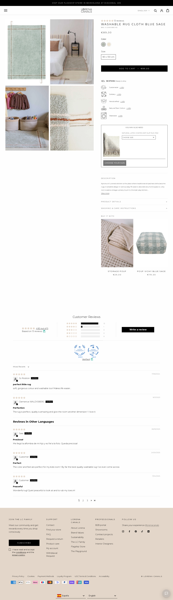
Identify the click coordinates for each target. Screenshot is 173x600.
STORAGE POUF (117, 271)
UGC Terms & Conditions (85, 576)
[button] (107, 20)
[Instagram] (123, 531)
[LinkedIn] (148, 531)
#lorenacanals (152, 525)
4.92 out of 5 (42, 328)
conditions (21, 552)
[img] (19, 374)
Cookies (30, 576)
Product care (52, 543)
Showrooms (101, 529)
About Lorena (78, 528)
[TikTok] (142, 531)
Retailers (99, 539)
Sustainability (77, 537)
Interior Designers (104, 543)
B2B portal (100, 525)
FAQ (48, 534)
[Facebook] (129, 531)
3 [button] (87, 500)
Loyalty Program (64, 576)
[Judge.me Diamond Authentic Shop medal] (79, 350)
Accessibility (104, 576)
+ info (122, 87)
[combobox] (71, 595)
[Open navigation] (5, 10)
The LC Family (78, 542)
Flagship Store (78, 546)
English (142, 11)
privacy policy (18, 555)
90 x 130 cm (108, 57)
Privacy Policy (18, 576)
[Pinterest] (136, 531)
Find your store (53, 529)
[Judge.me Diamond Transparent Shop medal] (93, 350)
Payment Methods (46, 576)
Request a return (54, 539)
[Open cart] (167, 10)
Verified (86, 359)
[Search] (155, 10)
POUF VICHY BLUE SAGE (151, 271)
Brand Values (77, 532)
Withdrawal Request (51, 554)
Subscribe (24, 543)
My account (52, 548)
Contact (50, 525)
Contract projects (104, 534)
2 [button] (83, 500)
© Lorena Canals (151, 576)
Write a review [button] (138, 329)
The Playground (79, 551)
